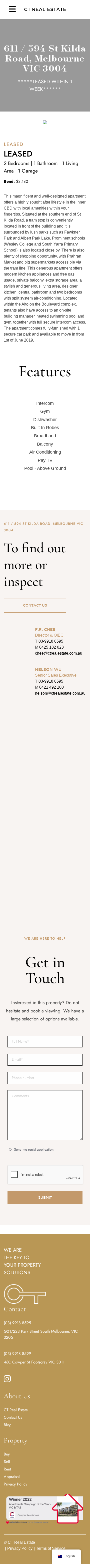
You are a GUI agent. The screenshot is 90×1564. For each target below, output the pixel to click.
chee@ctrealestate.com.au (58, 653)
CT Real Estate (45, 9)
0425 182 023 (51, 647)
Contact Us (13, 1417)
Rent (7, 1469)
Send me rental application (34, 1149)
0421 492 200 (51, 687)
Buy (7, 1454)
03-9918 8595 (50, 641)
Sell (7, 1461)
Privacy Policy (15, 1484)
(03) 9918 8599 (17, 1353)
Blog (8, 1425)
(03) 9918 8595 (17, 1323)
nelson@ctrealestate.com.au (60, 693)
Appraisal (12, 1476)
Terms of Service (50, 1548)
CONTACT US (35, 605)
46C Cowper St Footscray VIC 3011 (34, 1362)
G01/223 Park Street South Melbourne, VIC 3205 (41, 1334)
